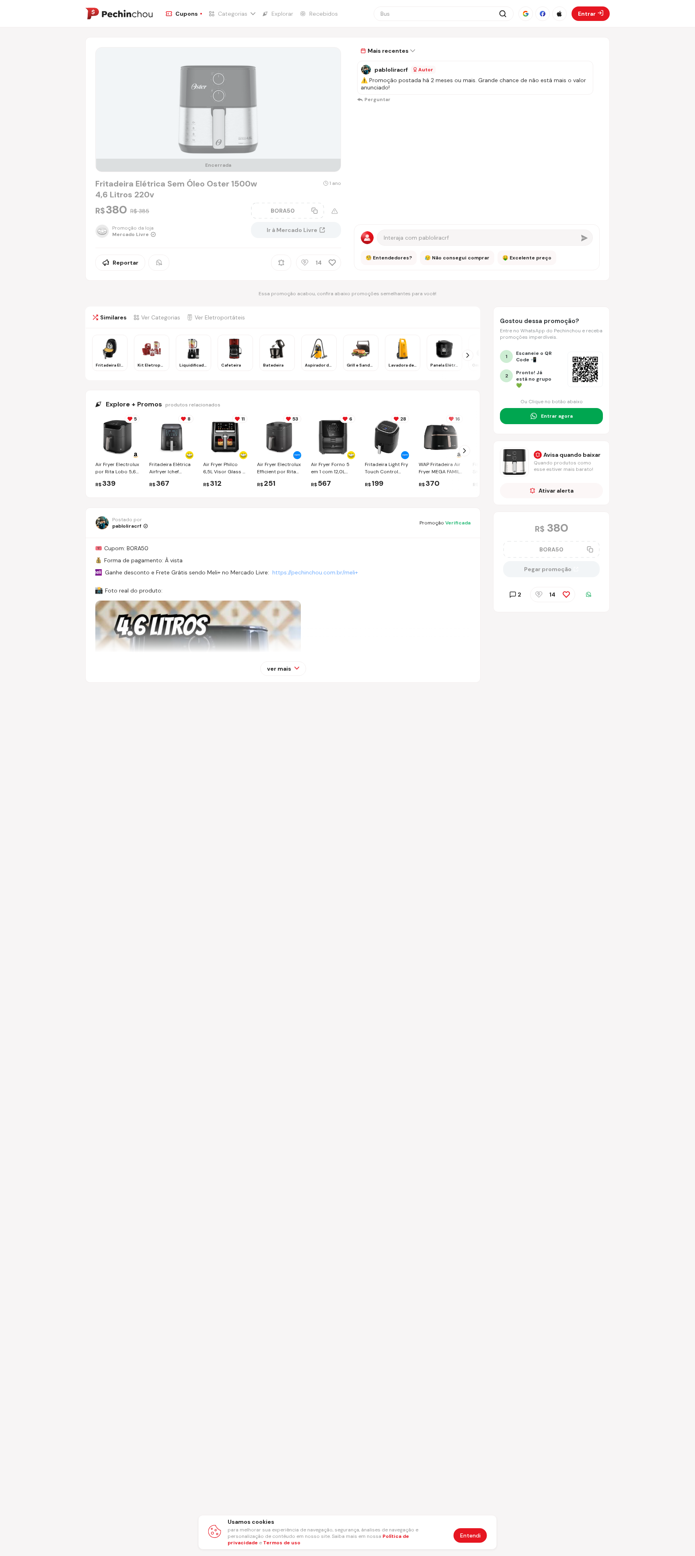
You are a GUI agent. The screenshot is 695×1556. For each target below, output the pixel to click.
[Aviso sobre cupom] (334, 211)
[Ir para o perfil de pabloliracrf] (366, 69)
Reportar (125, 262)
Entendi (470, 1535)
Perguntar (377, 99)
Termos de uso (281, 1542)
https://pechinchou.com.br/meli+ (315, 572)
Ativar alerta (556, 490)
